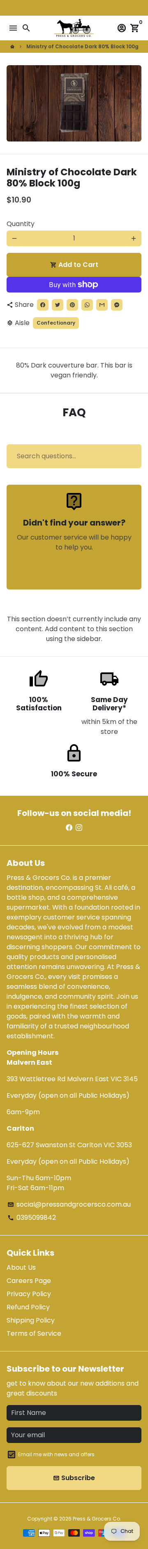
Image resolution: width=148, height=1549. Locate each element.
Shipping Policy (31, 1320)
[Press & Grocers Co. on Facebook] (69, 827)
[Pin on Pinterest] (72, 305)
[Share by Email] (102, 305)
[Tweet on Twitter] (57, 305)
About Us (21, 1267)
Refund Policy (28, 1307)
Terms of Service (34, 1333)
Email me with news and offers (56, 1454)
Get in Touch (74, 570)
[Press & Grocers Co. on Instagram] (79, 827)
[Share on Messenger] (117, 305)
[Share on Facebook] (43, 305)
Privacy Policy (29, 1294)
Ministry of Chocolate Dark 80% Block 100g (82, 46)
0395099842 (31, 1217)
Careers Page (29, 1280)
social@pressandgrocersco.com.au (69, 1204)
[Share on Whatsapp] (87, 305)
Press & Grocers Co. (97, 1518)
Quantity (21, 224)
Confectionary (56, 322)
